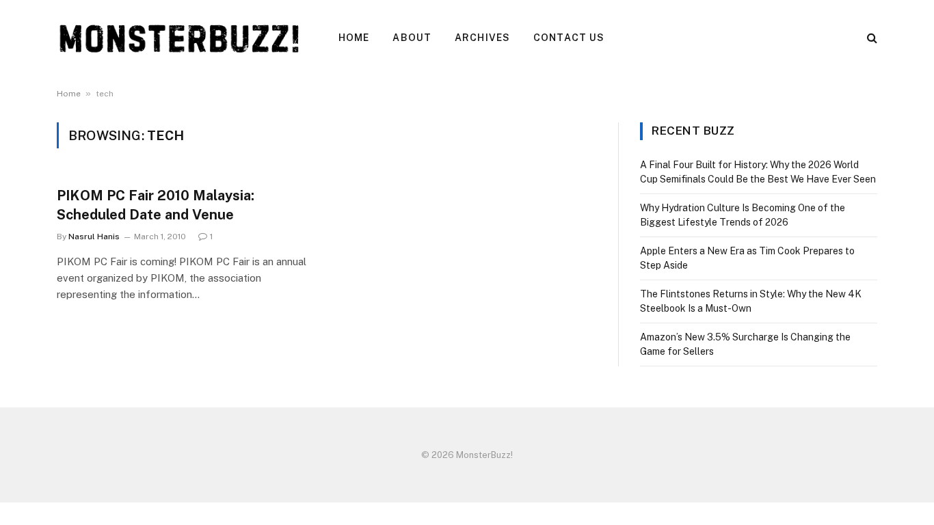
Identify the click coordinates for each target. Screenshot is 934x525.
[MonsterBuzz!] (180, 37)
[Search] (870, 38)
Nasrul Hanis (94, 236)
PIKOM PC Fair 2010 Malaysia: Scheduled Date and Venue (155, 204)
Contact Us (568, 37)
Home (353, 37)
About (411, 37)
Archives (482, 37)
